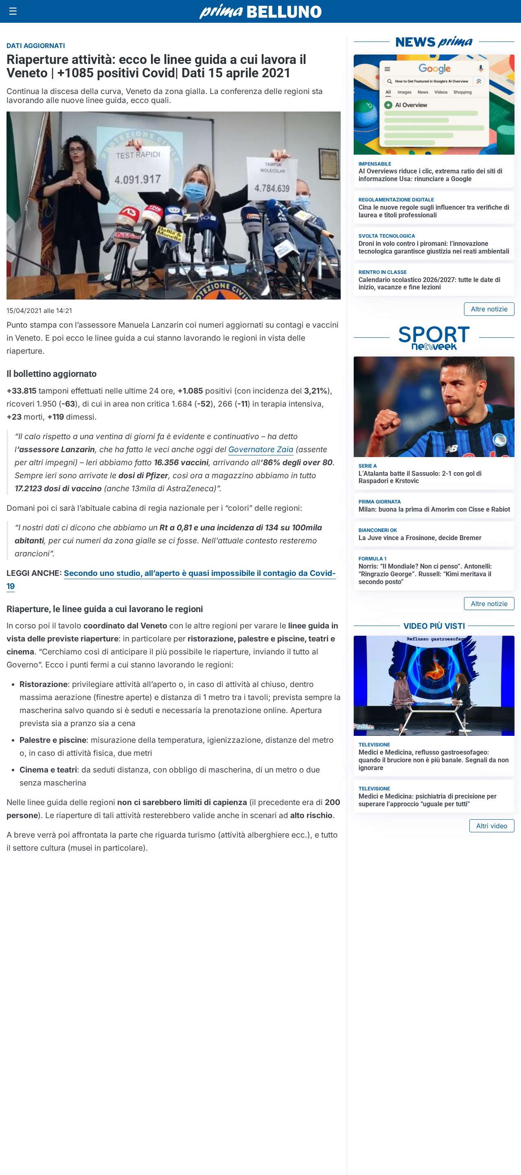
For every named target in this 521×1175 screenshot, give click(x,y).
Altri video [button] (492, 826)
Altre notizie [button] (489, 309)
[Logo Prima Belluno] (260, 11)
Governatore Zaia (260, 449)
